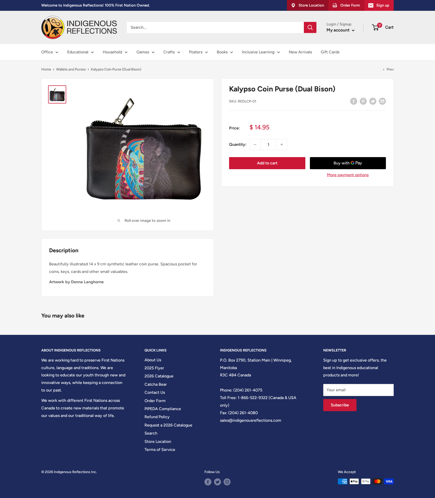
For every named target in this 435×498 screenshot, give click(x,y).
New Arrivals (300, 52)
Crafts (169, 52)
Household (112, 52)
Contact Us (154, 392)
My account (339, 29)
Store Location (157, 441)
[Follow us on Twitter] (217, 481)
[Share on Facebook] (353, 101)
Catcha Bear (155, 384)
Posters (195, 52)
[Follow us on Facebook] (207, 481)
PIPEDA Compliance (162, 408)
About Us (152, 360)
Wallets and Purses (71, 69)
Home (46, 69)
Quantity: (237, 144)
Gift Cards (330, 52)
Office (47, 52)
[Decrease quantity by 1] (255, 144)
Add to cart (267, 163)
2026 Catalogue (158, 376)
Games (142, 52)
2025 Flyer (154, 368)
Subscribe (340, 405)
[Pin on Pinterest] (363, 101)
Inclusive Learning (258, 52)
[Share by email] (382, 101)
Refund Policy (157, 416)
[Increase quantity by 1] (281, 144)
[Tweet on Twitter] (372, 101)
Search (150, 433)
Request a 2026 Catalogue (168, 425)
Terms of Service (159, 449)
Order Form (155, 400)
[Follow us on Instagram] (227, 481)
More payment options (348, 174)
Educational (77, 52)
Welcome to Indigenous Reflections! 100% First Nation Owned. (95, 5)
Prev (390, 69)
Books (222, 52)
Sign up (382, 5)
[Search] (310, 27)
